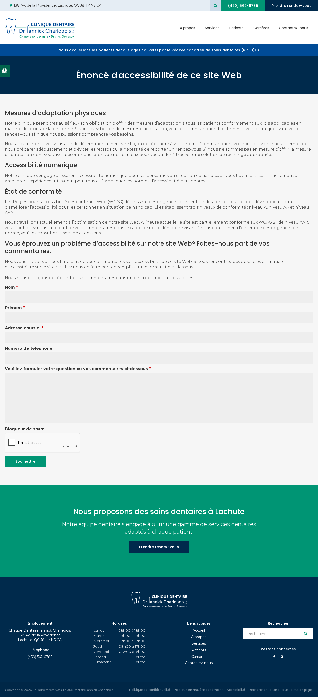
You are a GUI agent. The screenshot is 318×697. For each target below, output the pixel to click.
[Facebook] (275, 658)
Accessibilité (236, 690)
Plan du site (279, 690)
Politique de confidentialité (149, 690)
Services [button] (212, 27)
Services (199, 643)
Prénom (15, 307)
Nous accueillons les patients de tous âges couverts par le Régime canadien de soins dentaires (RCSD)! (157, 50)
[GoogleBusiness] (282, 658)
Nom (11, 287)
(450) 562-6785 (39, 657)
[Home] (40, 28)
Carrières (261, 27)
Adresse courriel (24, 328)
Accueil (199, 630)
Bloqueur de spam (25, 429)
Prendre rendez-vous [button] (291, 5)
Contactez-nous (293, 27)
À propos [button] (187, 27)
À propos (198, 637)
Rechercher (258, 690)
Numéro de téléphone (28, 348)
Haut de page (301, 690)
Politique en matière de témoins (198, 690)
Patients (236, 27)
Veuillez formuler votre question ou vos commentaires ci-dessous (78, 368)
